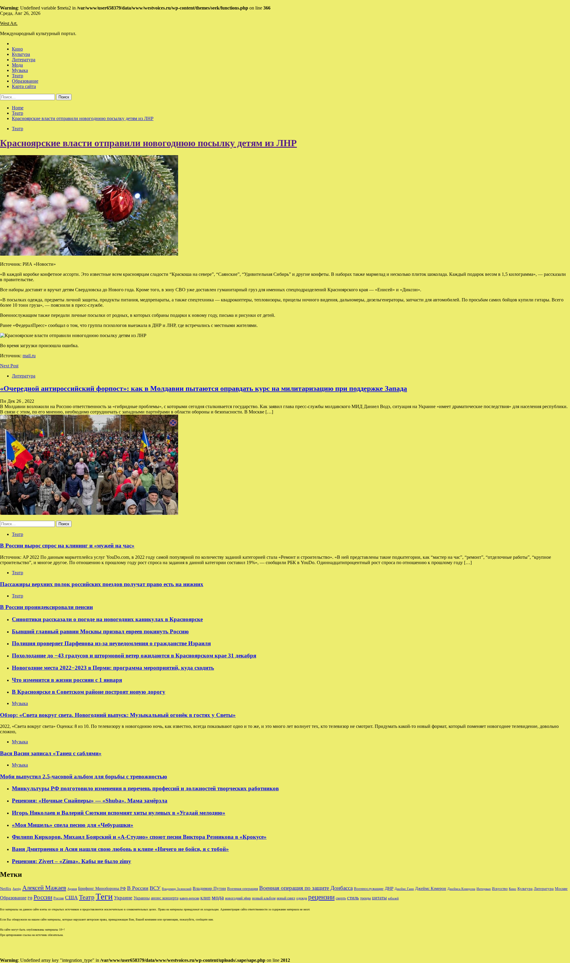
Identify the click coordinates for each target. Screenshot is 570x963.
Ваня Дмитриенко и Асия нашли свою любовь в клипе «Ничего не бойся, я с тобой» (120, 849)
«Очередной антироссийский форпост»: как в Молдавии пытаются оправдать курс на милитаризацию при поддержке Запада (203, 388)
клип (205, 897)
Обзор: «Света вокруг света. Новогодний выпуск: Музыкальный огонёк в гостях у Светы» (118, 715)
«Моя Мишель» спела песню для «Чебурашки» (72, 825)
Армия (72, 888)
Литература (23, 59)
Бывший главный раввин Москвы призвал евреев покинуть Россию (100, 631)
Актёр (16, 888)
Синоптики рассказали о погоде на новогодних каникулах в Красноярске (107, 619)
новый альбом (264, 898)
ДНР (389, 888)
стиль (353, 898)
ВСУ (155, 888)
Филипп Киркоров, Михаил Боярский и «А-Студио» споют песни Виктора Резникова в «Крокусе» (139, 837)
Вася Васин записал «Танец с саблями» (51, 753)
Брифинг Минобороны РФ (102, 888)
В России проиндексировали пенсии (46, 607)
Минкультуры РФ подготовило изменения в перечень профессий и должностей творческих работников (145, 788)
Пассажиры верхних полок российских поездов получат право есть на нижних (101, 584)
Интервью (483, 888)
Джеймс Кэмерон (430, 888)
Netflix (5, 889)
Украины (142, 898)
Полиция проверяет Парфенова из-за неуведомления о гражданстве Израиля (111, 643)
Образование (25, 81)
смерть (341, 898)
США (71, 898)
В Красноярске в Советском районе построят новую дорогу (88, 692)
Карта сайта (24, 86)
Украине (123, 898)
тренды (365, 898)
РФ (30, 898)
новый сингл (286, 898)
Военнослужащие (369, 888)
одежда (301, 898)
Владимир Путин (209, 888)
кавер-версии (189, 898)
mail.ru (29, 355)
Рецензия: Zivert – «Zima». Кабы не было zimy (71, 861)
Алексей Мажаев (44, 887)
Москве (561, 888)
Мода (17, 64)
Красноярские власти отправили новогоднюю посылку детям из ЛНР (148, 143)
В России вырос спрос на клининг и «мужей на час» (67, 545)
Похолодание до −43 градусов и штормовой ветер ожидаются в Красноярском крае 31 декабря (134, 655)
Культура (21, 54)
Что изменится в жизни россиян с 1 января (67, 680)
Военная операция (242, 889)
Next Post (9, 365)
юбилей (393, 898)
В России (137, 888)
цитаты (379, 897)
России (43, 897)
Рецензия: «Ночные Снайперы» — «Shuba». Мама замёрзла (89, 800)
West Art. (9, 23)
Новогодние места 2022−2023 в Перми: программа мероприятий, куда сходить (113, 668)
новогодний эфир (238, 898)
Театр (17, 75)
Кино (17, 48)
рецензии (321, 897)
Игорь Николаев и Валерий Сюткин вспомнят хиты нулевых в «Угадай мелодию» (118, 813)
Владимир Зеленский (176, 888)
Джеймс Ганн (404, 888)
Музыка (20, 70)
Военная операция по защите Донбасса (306, 888)
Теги (104, 896)
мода (218, 897)
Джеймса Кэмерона (461, 888)
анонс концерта (164, 898)
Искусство (500, 889)
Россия (58, 898)
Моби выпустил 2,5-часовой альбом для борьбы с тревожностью (83, 776)
